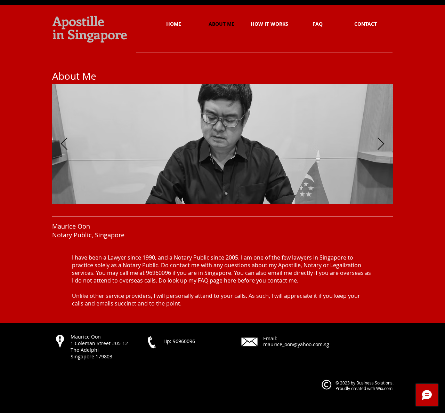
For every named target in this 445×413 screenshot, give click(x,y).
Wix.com (384, 388)
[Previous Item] (64, 144)
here (230, 280)
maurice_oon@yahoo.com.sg (296, 344)
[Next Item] (381, 144)
